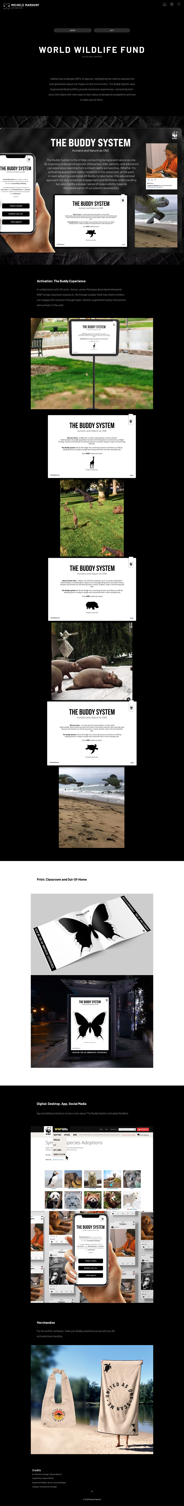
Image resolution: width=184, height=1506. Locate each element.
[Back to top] (92, 1491)
